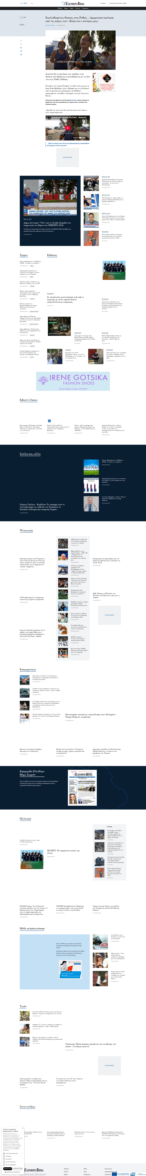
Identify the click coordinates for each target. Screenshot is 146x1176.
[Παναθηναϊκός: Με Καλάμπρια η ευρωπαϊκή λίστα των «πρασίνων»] (63, 594)
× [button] (22, 1128)
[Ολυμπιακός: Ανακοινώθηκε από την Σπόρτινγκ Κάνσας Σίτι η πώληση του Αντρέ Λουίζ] (109, 548)
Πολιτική (77, 8)
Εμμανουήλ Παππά (34, 311)
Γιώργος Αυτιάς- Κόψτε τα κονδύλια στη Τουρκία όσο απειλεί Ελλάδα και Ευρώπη (106, 908)
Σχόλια (72, 8)
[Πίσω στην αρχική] (73, 3)
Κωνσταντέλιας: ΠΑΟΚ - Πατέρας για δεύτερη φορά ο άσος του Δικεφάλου (79, 650)
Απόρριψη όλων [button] (18, 1168)
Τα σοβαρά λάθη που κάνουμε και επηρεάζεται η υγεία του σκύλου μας (79, 627)
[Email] (21, 54)
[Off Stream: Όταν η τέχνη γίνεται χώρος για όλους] (87, 1121)
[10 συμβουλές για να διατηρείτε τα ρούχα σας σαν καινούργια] (100, 942)
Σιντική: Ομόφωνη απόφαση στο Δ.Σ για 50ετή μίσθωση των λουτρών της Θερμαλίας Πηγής (29, 353)
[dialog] (13, 1150)
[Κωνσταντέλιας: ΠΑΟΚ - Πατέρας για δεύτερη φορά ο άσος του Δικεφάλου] (63, 652)
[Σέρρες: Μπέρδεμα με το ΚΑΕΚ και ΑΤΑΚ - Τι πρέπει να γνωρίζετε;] (91, 467)
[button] (13, 1172)
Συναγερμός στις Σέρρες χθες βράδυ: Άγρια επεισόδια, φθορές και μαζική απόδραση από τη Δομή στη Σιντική (114, 834)
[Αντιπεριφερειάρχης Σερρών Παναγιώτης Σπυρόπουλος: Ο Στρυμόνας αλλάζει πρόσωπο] (59, 1121)
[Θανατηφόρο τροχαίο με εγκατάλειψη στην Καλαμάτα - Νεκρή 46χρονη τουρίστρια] (95, 697)
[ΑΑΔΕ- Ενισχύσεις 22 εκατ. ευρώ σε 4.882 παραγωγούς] (32, 833)
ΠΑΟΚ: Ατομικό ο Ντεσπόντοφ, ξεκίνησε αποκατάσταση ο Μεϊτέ (78, 638)
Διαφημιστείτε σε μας (111, 1171)
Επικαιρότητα (105, 231)
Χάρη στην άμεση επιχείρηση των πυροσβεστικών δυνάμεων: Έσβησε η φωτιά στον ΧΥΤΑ (30, 342)
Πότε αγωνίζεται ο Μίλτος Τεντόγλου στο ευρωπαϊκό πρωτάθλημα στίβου (79, 615)
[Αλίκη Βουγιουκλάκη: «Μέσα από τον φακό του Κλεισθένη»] (32, 1121)
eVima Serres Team (50, 25)
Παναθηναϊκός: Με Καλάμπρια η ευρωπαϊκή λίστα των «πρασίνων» (78, 592)
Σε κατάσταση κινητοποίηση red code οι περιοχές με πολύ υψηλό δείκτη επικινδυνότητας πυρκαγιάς (65, 299)
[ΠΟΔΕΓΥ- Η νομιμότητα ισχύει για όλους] (68, 839)
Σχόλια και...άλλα (28, 219)
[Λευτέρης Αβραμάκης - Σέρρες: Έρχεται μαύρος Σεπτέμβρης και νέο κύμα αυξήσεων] (91, 503)
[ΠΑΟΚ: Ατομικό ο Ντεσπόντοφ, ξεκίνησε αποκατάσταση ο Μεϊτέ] (63, 641)
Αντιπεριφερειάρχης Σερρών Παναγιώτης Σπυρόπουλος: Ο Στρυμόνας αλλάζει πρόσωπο (56, 1133)
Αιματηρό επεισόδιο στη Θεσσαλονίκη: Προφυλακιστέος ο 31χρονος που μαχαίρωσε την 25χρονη (107, 751)
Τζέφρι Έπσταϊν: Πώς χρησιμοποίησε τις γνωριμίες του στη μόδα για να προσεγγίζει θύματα (118, 975)
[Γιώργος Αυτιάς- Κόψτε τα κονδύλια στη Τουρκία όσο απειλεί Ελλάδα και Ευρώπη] (109, 895)
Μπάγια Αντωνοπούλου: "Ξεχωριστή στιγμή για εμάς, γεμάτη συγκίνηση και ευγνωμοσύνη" (70, 751)
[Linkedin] (21, 47)
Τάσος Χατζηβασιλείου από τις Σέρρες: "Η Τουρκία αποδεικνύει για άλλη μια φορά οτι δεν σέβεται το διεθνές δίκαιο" (113, 218)
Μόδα (32, 928)
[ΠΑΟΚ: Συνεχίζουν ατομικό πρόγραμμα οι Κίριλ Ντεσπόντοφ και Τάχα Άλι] (63, 606)
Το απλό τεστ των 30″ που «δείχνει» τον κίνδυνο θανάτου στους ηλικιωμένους (69, 1081)
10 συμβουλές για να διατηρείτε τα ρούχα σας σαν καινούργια (118, 936)
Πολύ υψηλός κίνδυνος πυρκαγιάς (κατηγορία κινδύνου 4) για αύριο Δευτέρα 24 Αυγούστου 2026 (112, 236)
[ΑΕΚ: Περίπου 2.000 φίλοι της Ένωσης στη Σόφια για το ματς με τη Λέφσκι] (63, 543)
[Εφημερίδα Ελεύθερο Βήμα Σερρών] (92, 788)
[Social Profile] (39, 961)
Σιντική (31, 357)
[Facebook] (21, 40)
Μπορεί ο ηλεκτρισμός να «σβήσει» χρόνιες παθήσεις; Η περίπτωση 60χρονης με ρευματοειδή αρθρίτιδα (47, 1039)
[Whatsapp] (21, 51)
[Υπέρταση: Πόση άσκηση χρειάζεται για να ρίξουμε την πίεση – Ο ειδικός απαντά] (95, 1026)
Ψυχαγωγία (85, 8)
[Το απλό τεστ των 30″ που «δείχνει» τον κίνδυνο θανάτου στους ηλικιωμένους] (73, 1068)
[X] (21, 44)
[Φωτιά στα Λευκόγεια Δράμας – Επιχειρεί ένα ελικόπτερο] (36, 738)
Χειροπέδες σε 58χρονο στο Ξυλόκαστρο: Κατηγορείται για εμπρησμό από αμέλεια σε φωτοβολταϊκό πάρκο (45, 677)
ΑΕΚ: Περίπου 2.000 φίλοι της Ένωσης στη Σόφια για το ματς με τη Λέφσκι (79, 541)
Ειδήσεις (60, 8)
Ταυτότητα (108, 1174)
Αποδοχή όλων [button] (8, 1168)
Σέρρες (66, 8)
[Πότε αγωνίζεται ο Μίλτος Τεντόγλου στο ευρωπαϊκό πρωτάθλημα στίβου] (63, 617)
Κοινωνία (22, 24)
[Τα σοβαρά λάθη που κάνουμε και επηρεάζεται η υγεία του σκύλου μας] (63, 629)
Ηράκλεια (32, 335)
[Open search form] (32, 3)
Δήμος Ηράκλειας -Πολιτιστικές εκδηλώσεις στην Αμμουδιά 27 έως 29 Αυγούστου (30, 331)
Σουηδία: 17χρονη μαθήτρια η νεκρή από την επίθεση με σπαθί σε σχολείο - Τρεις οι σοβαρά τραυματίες (46, 690)
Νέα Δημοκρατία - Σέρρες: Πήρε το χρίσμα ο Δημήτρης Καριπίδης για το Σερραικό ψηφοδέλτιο (113, 199)
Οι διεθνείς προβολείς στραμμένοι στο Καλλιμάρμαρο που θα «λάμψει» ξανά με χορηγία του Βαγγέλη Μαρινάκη (78, 569)
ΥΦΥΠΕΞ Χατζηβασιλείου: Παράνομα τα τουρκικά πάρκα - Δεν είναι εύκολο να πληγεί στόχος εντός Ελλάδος (70, 908)
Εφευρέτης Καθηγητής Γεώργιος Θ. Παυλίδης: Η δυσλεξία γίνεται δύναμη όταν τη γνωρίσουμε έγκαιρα (113, 1133)
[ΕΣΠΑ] (129, 1174)
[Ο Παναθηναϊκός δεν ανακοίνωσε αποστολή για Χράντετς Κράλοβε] (36, 586)
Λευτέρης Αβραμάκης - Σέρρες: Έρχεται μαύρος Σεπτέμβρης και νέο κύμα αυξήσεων (114, 498)
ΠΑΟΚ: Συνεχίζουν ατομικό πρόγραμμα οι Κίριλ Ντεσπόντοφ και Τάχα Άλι (79, 603)
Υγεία (23, 1006)
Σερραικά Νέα (78, 332)
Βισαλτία (32, 286)
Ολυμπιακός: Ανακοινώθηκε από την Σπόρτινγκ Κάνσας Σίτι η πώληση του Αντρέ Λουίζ (106, 561)
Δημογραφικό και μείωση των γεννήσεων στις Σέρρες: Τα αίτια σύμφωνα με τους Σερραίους (29, 272)
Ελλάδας (74, 100)
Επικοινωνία (108, 1169)
